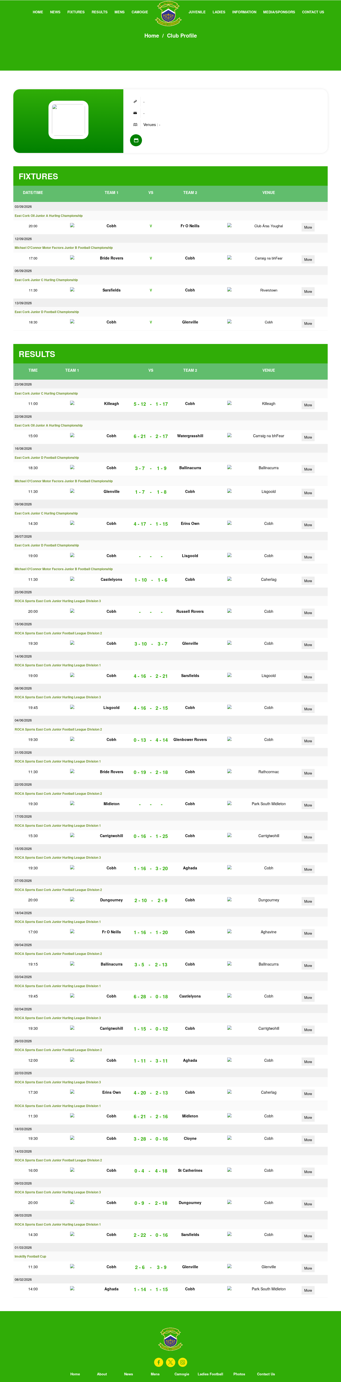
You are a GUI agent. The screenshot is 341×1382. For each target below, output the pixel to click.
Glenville (190, 322)
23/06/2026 (23, 591)
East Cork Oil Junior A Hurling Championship (49, 215)
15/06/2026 (23, 623)
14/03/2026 (23, 1151)
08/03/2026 (23, 1215)
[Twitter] (170, 1362)
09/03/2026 (23, 1183)
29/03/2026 (23, 1040)
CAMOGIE (140, 11)
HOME (38, 11)
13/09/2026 (23, 302)
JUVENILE (197, 11)
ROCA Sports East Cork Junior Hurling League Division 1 (58, 665)
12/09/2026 (23, 238)
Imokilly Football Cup (30, 1256)
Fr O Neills (190, 225)
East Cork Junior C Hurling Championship (46, 280)
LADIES (219, 11)
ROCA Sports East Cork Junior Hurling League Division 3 (58, 601)
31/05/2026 (23, 752)
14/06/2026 (23, 656)
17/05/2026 (23, 816)
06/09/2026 (23, 270)
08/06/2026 (23, 688)
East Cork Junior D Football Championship (47, 312)
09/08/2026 (23, 503)
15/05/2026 (23, 848)
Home (151, 35)
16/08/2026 (23, 448)
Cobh (111, 225)
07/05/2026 (23, 880)
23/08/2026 (23, 384)
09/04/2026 (23, 944)
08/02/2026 (23, 1279)
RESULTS (100, 11)
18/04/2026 (23, 912)
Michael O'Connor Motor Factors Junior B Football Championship (64, 247)
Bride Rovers (111, 258)
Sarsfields (112, 290)
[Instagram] (182, 1362)
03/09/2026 (23, 206)
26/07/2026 (23, 536)
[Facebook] (158, 1362)
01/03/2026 (23, 1247)
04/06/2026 (23, 720)
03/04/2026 (23, 976)
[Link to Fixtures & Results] (136, 140)
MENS (120, 11)
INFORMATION (244, 11)
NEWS (55, 11)
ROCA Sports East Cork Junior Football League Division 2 (58, 633)
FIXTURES (76, 11)
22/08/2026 (23, 416)
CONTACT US (313, 11)
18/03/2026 (23, 1128)
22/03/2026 (23, 1072)
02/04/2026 (23, 1008)
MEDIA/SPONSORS (279, 11)
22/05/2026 (23, 784)
